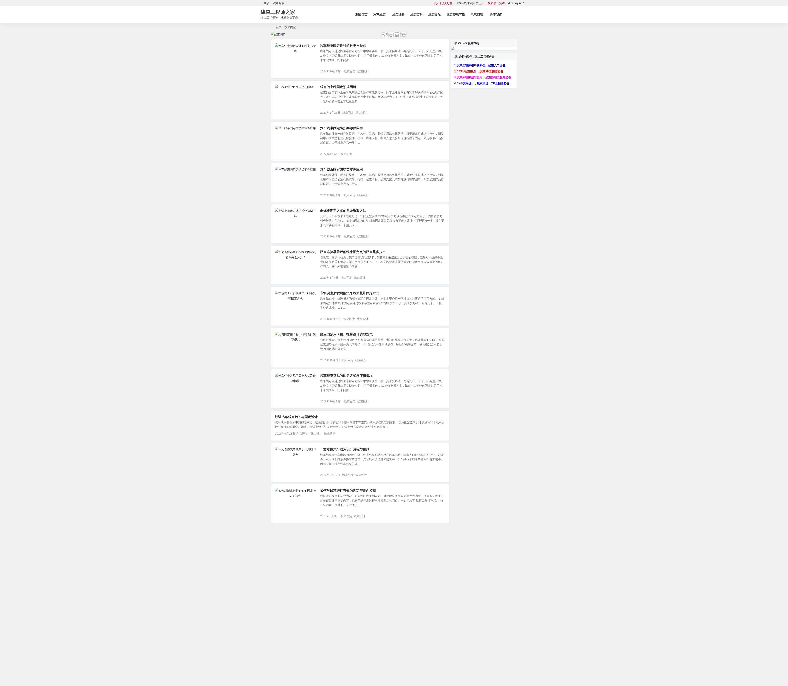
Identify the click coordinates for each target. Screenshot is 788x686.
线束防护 (330, 433)
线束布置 (284, 130)
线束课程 (398, 14)
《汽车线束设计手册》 (470, 3)
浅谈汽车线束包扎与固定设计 (296, 417)
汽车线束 (379, 14)
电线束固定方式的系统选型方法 (343, 210)
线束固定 (349, 71)
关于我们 (496, 14)
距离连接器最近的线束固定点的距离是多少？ (353, 252)
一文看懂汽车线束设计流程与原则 (344, 449)
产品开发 (284, 48)
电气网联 (477, 14)
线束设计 (363, 71)
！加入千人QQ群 (441, 3)
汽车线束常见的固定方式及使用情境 (346, 375)
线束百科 (416, 14)
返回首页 (361, 14)
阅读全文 (441, 71)
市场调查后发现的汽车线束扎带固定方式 (349, 293)
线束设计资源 (496, 3)
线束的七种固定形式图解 (338, 87)
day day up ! (516, 3)
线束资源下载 (456, 14)
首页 (279, 27)
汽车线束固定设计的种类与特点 (343, 45)
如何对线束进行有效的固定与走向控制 (348, 490)
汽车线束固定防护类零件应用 (341, 128)
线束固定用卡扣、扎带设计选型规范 (346, 334)
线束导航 (434, 14)
